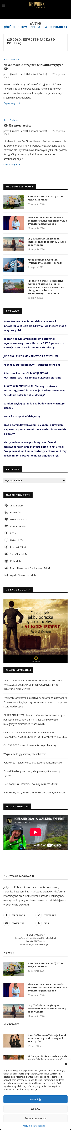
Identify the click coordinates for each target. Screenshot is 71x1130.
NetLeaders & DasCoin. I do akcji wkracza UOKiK (30, 784)
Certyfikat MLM (18, 554)
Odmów (35, 1108)
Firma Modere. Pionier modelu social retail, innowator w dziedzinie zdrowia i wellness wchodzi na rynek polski (35, 326)
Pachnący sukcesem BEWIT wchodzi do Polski (31, 364)
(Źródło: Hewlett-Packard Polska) (31, 41)
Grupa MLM (16, 505)
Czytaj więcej (10, 103)
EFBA (12, 533)
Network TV (16, 540)
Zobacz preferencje (35, 1118)
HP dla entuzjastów (17, 125)
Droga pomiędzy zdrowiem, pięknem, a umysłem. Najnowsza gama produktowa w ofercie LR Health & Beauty (34, 429)
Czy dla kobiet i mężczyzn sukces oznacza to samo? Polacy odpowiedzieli (47, 241)
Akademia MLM (18, 526)
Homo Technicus (11, 59)
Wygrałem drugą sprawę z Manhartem (24, 754)
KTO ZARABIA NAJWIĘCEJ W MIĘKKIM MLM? (46, 198)
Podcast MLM (17, 547)
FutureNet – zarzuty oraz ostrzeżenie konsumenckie (32, 762)
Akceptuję (35, 1099)
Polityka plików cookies (34, 1125)
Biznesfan (15, 512)
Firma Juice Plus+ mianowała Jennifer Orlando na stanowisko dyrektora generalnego (47, 220)
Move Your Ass (18, 519)
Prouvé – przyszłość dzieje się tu (23, 416)
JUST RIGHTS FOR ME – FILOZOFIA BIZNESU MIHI (31, 356)
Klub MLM (15, 561)
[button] (66, 1064)
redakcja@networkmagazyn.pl (38, 944)
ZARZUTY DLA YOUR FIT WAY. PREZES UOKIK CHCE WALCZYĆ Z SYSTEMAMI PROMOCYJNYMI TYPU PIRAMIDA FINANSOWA (32, 685)
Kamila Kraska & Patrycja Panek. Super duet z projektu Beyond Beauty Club (47, 1038)
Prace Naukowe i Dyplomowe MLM (29, 568)
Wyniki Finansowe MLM (22, 575)
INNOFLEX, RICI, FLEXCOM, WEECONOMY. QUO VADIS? (34, 792)
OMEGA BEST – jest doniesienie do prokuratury (29, 745)
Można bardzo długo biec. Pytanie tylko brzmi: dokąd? (45, 261)
